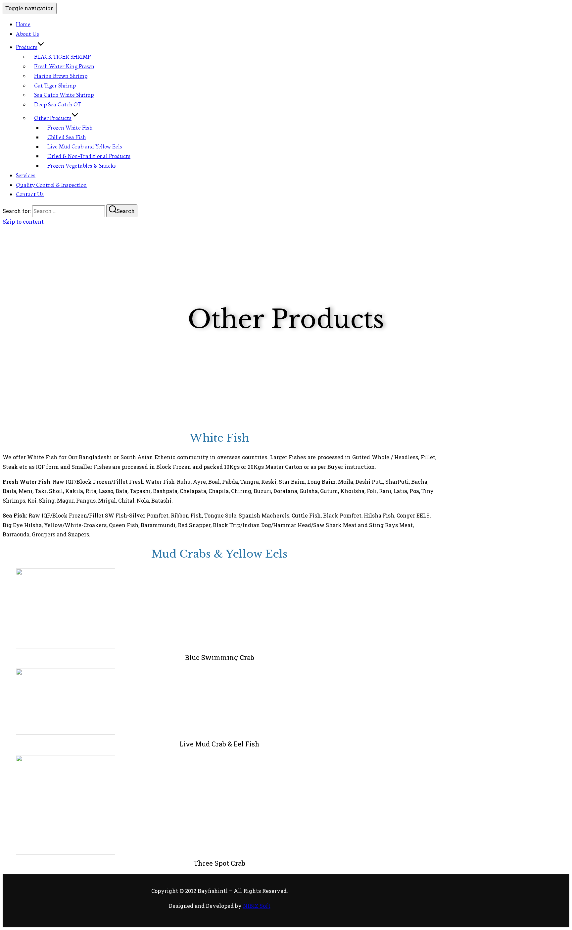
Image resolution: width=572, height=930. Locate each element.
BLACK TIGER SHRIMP (62, 56)
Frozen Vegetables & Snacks (81, 165)
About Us (27, 33)
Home (23, 24)
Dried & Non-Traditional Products (88, 156)
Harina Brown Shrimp (60, 76)
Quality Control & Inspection (51, 185)
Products (26, 47)
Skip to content (23, 221)
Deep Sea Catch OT (57, 104)
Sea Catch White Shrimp (64, 94)
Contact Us (30, 194)
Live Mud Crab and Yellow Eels (84, 146)
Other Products (53, 118)
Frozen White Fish (69, 127)
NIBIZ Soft (256, 905)
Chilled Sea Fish (66, 137)
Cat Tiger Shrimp (55, 85)
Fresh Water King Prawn (64, 66)
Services (25, 175)
